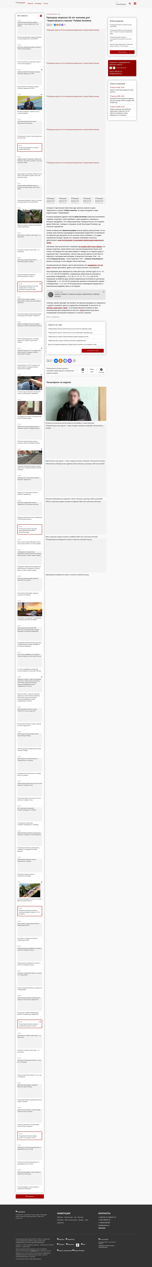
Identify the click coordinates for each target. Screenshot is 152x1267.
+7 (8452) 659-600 (104, 1222)
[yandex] (64, 1250)
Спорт (86, 1220)
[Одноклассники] (57, 25)
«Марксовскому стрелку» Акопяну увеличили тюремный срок (67, 340)
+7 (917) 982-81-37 (104, 1220)
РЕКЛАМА (101, 1228)
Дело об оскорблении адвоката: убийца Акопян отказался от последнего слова (72, 344)
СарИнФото (60, 1222)
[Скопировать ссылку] (65, 25)
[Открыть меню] (135, 3)
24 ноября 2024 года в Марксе (90, 246)
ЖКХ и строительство (71, 1220)
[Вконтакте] (70, 1245)
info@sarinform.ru (115, 74)
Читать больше (122, 52)
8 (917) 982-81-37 (121, 68)
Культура (80, 1220)
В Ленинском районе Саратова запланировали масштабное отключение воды (121, 39)
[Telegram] (60, 25)
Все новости (23, 16)
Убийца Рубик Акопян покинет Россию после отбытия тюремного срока (70, 329)
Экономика (60, 1220)
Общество (60, 1217)
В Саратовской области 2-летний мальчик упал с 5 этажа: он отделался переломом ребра (121, 31)
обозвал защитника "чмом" (57, 308)
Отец (82, 310)
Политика (80, 1217)
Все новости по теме (92, 350)
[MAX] (62, 25)
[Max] (110, 68)
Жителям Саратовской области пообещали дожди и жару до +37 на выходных (121, 45)
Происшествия (68, 1217)
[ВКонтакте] (55, 25)
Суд (59, 14)
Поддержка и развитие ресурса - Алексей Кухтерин (106, 1246)
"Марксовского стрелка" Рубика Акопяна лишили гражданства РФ (68, 336)
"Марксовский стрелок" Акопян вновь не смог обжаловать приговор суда (70, 332)
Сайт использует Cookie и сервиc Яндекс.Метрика (28, 1259)
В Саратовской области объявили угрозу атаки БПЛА (121, 25)
